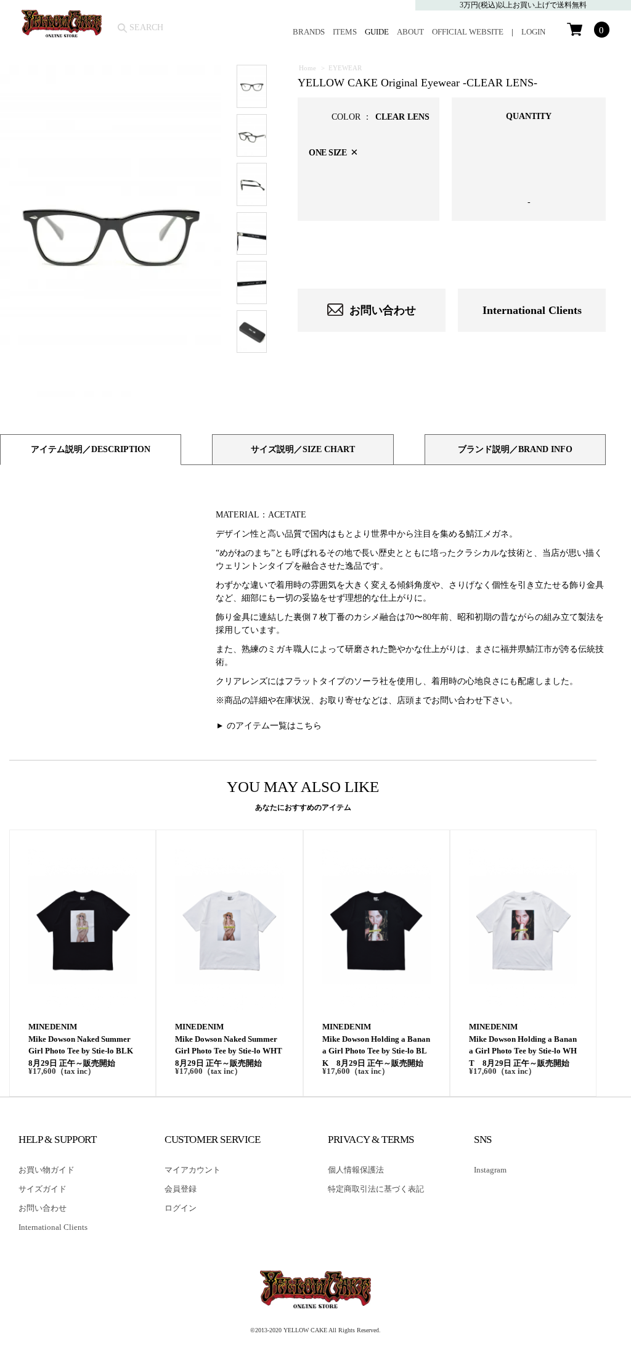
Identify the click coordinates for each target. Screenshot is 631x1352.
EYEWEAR (345, 68)
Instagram (490, 1169)
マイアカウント (193, 1169)
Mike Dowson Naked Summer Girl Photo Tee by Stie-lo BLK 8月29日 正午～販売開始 (82, 1051)
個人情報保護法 (356, 1169)
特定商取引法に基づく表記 (376, 1188)
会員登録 (181, 1188)
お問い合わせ (382, 310)
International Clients (532, 310)
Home (307, 68)
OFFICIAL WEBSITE (467, 31)
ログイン (181, 1208)
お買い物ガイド (46, 1169)
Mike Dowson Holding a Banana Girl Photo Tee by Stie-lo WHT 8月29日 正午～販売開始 (523, 1051)
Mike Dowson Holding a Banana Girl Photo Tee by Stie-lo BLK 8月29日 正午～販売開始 (376, 1051)
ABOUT (410, 31)
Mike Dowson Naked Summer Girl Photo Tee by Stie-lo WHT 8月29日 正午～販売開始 (229, 1051)
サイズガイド (42, 1188)
